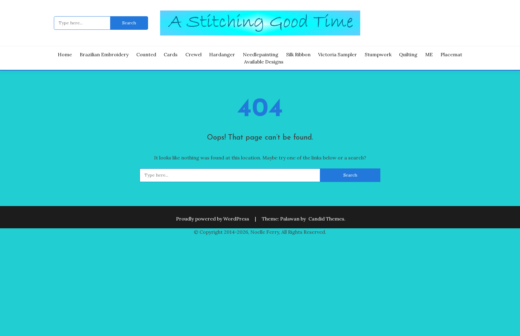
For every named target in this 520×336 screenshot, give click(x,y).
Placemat (451, 54)
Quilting (408, 54)
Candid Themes (326, 219)
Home (65, 54)
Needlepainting (260, 54)
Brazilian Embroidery (104, 54)
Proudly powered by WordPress (213, 219)
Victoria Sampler (337, 54)
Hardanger (222, 54)
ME (429, 54)
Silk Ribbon (298, 54)
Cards (171, 54)
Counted (146, 54)
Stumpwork (378, 54)
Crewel (193, 54)
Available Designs (263, 62)
